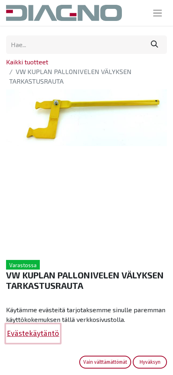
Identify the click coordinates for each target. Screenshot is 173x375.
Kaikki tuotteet (27, 62)
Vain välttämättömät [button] (105, 362)
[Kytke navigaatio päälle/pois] (157, 13)
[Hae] (154, 44)
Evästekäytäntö (33, 333)
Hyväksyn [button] (150, 362)
